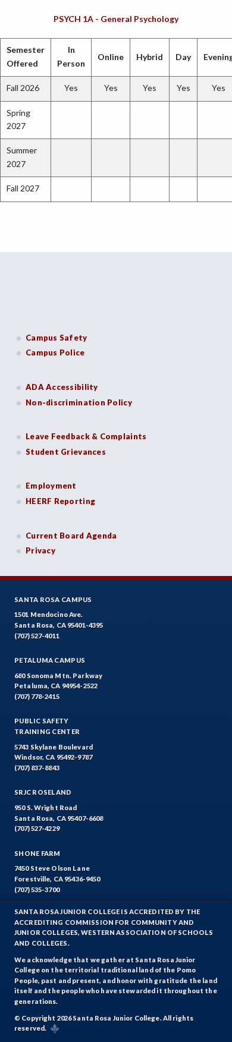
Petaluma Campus (49, 660)
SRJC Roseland (43, 792)
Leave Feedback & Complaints (86, 436)
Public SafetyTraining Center (47, 726)
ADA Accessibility (62, 387)
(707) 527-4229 (36, 828)
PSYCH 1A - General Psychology (116, 19)
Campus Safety (56, 337)
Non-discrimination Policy (79, 402)
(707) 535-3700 (36, 889)
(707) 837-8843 (36, 768)
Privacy (40, 550)
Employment (51, 485)
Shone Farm (37, 853)
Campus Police (55, 352)
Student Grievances (66, 452)
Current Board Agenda (71, 535)
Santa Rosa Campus (53, 599)
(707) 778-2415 (36, 696)
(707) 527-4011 (36, 636)
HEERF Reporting (60, 501)
